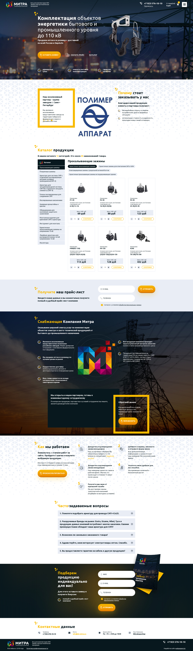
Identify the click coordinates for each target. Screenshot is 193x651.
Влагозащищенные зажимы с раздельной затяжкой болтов (89, 170)
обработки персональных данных (130, 305)
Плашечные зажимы (47, 171)
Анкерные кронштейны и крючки (49, 205)
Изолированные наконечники (51, 200)
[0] (178, 4)
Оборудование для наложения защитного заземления (48, 212)
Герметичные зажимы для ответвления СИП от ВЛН (116, 166)
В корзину (87, 219)
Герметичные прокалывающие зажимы (82, 166)
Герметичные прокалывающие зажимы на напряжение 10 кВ (51, 229)
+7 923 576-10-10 (153, 3)
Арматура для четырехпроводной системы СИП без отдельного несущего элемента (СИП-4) (51, 187)
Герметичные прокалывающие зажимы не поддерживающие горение (92, 174)
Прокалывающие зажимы (50, 167)
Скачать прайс (77, 55)
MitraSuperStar (139, 634)
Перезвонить (148, 6)
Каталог (93, 55)
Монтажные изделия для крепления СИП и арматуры (50, 218)
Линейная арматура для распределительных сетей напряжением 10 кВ (50, 237)
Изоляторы (44, 243)
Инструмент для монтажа (50, 223)
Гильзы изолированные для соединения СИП (50, 195)
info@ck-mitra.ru (79, 634)
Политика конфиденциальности (37, 648)
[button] (44, 120)
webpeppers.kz (180, 648)
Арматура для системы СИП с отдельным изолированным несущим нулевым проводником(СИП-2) (51, 178)
